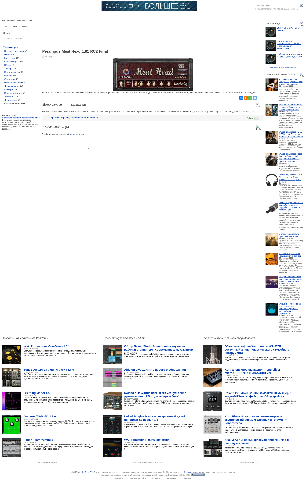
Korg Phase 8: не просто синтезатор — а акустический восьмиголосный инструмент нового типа (256, 420)
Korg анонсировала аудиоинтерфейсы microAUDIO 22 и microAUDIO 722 (252, 371)
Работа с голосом (13, 82)
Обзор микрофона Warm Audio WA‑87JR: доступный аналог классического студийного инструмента (257, 350)
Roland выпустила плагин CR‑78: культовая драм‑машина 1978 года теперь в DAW (155, 394)
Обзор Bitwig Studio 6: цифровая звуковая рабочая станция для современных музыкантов (158, 348)
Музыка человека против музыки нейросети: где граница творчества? (291, 107)
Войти (274, 15)
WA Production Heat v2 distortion (147, 439)
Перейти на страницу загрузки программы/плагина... (75, 118)
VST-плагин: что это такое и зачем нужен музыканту (289, 55)
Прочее (8, 75)
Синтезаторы (11, 61)
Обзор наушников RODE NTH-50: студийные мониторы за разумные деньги (290, 178)
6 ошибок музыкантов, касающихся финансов (290, 254)
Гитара (8, 89)
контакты (119, 478)
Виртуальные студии (15, 51)
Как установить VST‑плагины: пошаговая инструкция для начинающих (289, 45)
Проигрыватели (12, 72)
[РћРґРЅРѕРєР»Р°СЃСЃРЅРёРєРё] (246, 98)
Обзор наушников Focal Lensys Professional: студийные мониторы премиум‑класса (290, 157)
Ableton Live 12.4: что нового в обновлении (155, 369)
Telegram (187, 478)
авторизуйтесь (77, 134)
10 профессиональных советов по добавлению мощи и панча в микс (290, 279)
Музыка (40, 15)
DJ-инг (7, 65)
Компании (102, 15)
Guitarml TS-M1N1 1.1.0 (40, 416)
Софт (27, 15)
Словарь (87, 15)
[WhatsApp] (250, 98)
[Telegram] (255, 98)
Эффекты (9, 96)
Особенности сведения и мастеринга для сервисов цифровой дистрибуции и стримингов (291, 309)
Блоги (117, 15)
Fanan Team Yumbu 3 (38, 439)
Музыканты (70, 15)
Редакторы (9, 54)
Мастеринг (9, 58)
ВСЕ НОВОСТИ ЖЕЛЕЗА (249, 463)
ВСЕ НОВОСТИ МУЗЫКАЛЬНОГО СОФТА (148, 463)
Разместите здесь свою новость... (285, 67)
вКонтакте (171, 478)
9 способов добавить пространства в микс (289, 235)
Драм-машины (11, 86)
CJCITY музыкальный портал (21, 6)
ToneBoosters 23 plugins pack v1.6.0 (49, 369)
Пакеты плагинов (13, 93)
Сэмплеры (9, 79)
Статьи (54, 15)
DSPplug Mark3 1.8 (37, 393)
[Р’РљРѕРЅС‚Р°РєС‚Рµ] (241, 98)
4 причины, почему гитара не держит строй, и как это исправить (290, 81)
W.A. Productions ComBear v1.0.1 (47, 346)
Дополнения (10, 100)
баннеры (156, 478)
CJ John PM (87, 472)
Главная (13, 15)
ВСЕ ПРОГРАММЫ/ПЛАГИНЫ (48, 463)
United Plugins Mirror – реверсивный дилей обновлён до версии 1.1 (154, 418)
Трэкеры (8, 68)
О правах (188, 472)
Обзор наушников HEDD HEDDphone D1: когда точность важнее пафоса (291, 134)
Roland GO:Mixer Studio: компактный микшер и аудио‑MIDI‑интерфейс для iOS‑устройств (258, 394)
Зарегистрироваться (289, 15)
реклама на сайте (138, 478)
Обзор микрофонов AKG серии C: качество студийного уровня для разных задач (291, 206)
